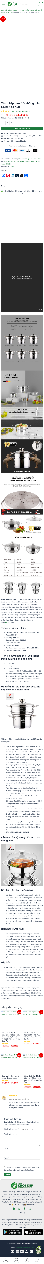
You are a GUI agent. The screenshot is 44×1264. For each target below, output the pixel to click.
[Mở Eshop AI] (38, 1250)
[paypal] (22, 1251)
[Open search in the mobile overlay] (26, 3)
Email (6, 1158)
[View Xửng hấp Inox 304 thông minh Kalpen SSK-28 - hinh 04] (38, 92)
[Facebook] (14, 1208)
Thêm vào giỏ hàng (22, 128)
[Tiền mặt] (26, 1251)
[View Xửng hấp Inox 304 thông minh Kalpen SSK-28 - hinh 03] (16, 92)
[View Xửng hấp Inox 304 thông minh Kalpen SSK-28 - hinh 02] (27, 92)
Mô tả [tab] (3, 186)
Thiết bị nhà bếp (29, 10)
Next (42, 92)
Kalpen (12, 166)
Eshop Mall (19, 1247)
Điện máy (21, 10)
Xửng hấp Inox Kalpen (23, 161)
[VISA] (12, 1251)
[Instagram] (19, 1208)
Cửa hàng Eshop (12, 10)
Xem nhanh (11, 1029)
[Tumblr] (24, 1208)
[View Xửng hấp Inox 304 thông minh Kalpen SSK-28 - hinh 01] (5, 92)
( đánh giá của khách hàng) (20, 111)
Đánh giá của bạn (11, 1129)
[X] (30, 1208)
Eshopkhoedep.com (28, 1247)
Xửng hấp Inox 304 (10, 161)
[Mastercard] (17, 1251)
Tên (6, 1149)
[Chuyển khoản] (31, 1251)
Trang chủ (4, 10)
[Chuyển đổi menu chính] (3, 4)
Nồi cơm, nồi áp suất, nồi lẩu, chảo (30, 159)
